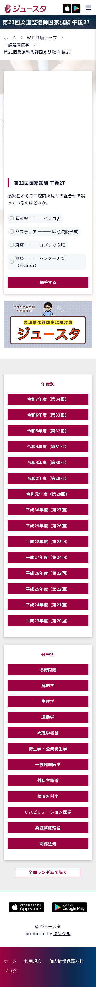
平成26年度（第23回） (48, 573)
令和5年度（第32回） (48, 431)
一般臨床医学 (17, 45)
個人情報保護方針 (66, 961)
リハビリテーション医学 (48, 812)
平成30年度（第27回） (48, 510)
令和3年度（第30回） (48, 462)
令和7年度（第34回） (48, 399)
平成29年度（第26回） (48, 525)
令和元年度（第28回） (48, 494)
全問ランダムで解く (48, 872)
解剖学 (47, 685)
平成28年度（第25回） (48, 541)
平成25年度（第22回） (48, 589)
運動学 (47, 717)
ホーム (10, 37)
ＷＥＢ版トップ (42, 37)
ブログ (10, 971)
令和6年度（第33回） (48, 415)
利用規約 (32, 961)
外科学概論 (48, 780)
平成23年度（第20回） (48, 620)
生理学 (47, 701)
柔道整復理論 (48, 828)
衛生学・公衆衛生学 (48, 749)
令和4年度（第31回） (48, 446)
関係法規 (48, 843)
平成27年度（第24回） (48, 557)
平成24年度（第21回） (48, 605)
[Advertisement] (48, 127)
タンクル (61, 933)
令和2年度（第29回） (48, 478)
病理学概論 (48, 733)
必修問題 (48, 669)
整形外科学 (48, 796)
